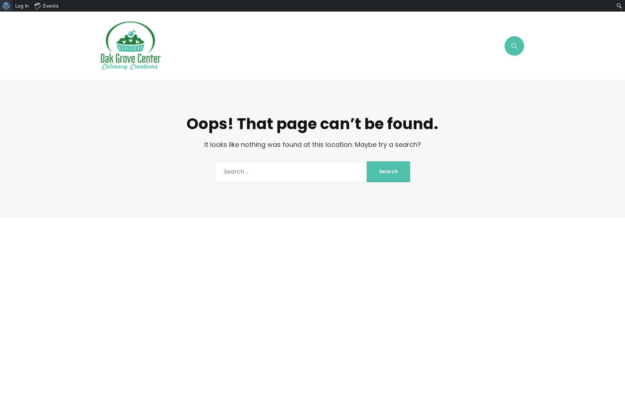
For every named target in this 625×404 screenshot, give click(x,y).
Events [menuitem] (51, 6)
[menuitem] (6, 6)
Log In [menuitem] (22, 6)
